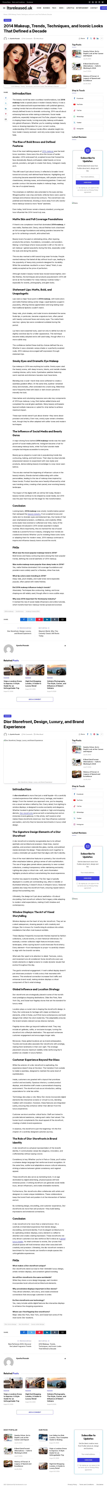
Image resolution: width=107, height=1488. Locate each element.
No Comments (28, 38)
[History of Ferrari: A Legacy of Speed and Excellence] (76, 78)
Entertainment (82, 8)
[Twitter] (6, 103)
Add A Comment (35, 699)
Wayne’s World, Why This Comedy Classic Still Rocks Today (49, 633)
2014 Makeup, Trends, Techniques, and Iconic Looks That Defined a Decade (50, 1346)
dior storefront (24, 1324)
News (61, 8)
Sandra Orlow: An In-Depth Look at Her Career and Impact (93, 53)
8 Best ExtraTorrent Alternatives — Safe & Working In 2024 (92, 66)
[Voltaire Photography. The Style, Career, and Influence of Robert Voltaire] (56, 670)
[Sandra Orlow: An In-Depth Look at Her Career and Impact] (76, 53)
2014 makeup (48, 151)
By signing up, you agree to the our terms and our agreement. (88, 190)
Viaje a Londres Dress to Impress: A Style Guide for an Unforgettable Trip (13, 684)
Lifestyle (70, 8)
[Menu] (4, 8)
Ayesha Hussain (15, 38)
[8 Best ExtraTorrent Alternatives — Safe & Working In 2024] (76, 66)
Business (46, 8)
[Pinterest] (6, 114)
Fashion (7, 20)
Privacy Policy (6, 2)
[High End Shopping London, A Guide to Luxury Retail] (34, 670)
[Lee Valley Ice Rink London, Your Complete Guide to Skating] (43, 1437)
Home (39, 8)
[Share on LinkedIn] (97, 38)
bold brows (19, 611)
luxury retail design (37, 1324)
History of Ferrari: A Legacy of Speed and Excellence (91, 78)
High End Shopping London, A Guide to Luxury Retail (33, 683)
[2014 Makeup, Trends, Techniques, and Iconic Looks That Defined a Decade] (35, 64)
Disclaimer (29, 2)
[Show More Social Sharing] (101, 38)
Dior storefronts (26, 813)
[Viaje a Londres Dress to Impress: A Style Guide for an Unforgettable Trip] (13, 670)
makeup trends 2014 (32, 611)
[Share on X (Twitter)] (90, 38)
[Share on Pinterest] (94, 38)
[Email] (6, 119)
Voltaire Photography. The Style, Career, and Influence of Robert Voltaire (56, 684)
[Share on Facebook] (87, 38)
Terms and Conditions (18, 2)
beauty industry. (34, 514)
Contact (94, 8)
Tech (54, 8)
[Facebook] (6, 98)
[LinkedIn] (6, 108)
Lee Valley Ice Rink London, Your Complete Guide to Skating (58, 1437)
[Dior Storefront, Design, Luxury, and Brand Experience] (35, 759)
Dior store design (10, 1324)
